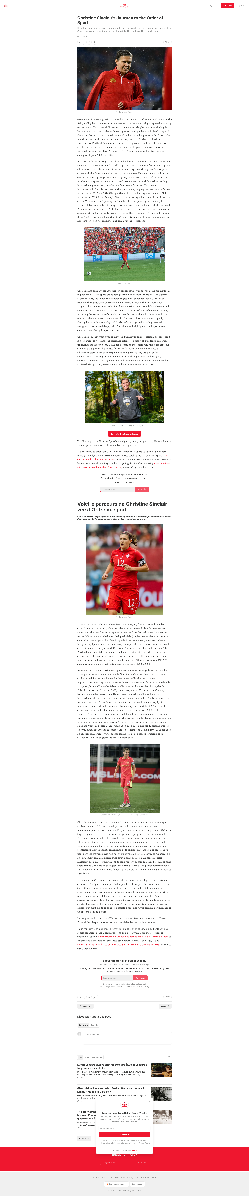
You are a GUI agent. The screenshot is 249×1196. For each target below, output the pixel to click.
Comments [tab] (83, 1025)
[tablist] (88, 1025)
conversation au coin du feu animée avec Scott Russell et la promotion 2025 (118, 945)
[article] (124, 1072)
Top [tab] (80, 1057)
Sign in (241, 5)
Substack (112, 1190)
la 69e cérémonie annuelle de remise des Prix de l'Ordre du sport (133, 937)
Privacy (130, 1177)
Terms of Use (137, 1140)
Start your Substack (118, 1184)
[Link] (74, 507)
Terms (137, 1177)
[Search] (211, 5)
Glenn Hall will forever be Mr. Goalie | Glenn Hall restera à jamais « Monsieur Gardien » (110, 1090)
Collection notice (148, 1177)
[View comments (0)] (89, 42)
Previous (87, 1006)
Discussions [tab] (97, 1057)
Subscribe (227, 5)
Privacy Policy (144, 1143)
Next (163, 1006)
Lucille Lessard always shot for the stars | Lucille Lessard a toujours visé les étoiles (112, 1066)
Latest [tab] (87, 1057)
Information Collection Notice (123, 1143)
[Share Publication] (217, 5)
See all (82, 1138)
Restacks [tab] (94, 1025)
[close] (149, 1102)
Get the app (137, 1184)
